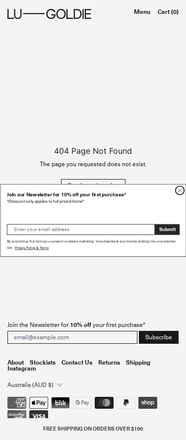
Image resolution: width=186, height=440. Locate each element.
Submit (167, 228)
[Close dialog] (179, 190)
